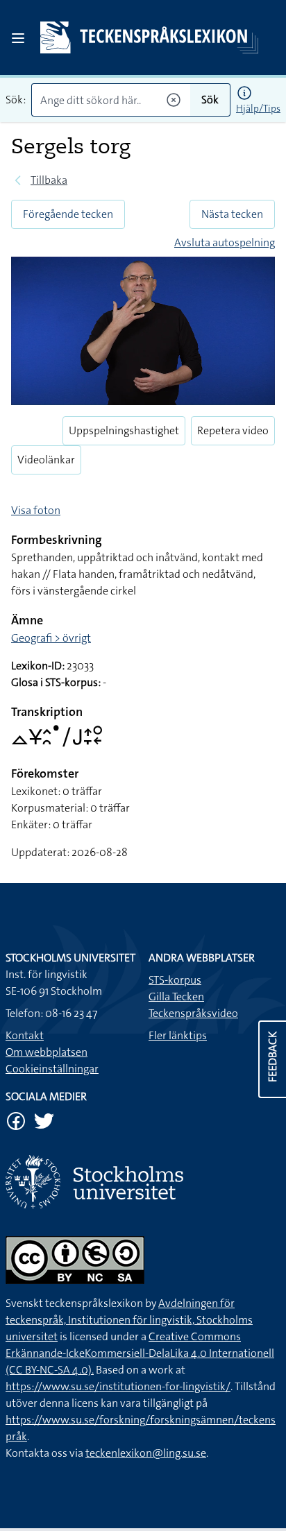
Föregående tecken (68, 214)
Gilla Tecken (176, 996)
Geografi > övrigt (51, 638)
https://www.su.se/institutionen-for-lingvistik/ (118, 1386)
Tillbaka (49, 180)
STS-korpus (175, 980)
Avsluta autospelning (224, 242)
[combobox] (110, 100)
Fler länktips (178, 1035)
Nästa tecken (232, 214)
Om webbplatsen (46, 1052)
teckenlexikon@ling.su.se (145, 1453)
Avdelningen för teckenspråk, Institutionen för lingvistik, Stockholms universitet (129, 1320)
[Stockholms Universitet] (143, 1181)
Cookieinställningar (52, 1068)
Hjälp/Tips (258, 108)
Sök (210, 99)
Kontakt (25, 1035)
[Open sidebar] (18, 38)
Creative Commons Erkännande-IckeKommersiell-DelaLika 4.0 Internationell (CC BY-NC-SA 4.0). (140, 1353)
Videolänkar (46, 459)
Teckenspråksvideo (193, 1013)
